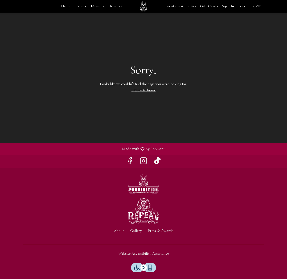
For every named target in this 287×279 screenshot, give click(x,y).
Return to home (144, 90)
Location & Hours (180, 6)
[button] (98, 6)
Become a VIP (249, 6)
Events (81, 6)
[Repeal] (143, 211)
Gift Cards (209, 6)
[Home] (143, 184)
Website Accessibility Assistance (143, 253)
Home (66, 6)
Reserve (116, 6)
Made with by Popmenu (84, 149)
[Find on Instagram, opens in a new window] (143, 162)
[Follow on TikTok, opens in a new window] (157, 162)
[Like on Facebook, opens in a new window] (129, 162)
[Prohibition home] (143, 6)
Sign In (228, 6)
